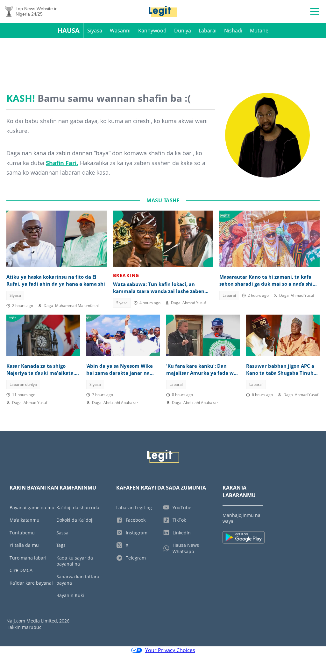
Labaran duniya (23, 384)
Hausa (69, 30)
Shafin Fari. (62, 163)
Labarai (207, 30)
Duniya (182, 30)
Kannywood (152, 30)
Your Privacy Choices (170, 650)
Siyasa (94, 30)
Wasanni (120, 30)
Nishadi (233, 30)
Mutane (259, 30)
